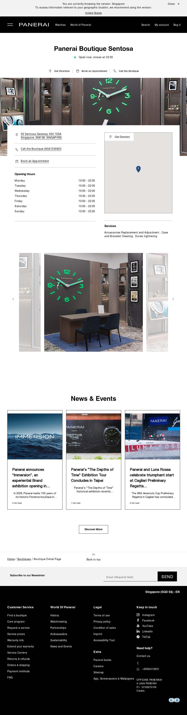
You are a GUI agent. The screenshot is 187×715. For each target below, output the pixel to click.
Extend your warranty (20, 646)
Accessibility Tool (104, 640)
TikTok (146, 637)
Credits (141, 690)
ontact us (144, 656)
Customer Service (20, 607)
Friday (18, 201)
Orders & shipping (18, 665)
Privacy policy (102, 621)
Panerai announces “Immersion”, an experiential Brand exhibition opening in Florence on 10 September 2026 (34, 478)
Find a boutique (17, 615)
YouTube (147, 626)
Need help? (144, 648)
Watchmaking (58, 621)
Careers (99, 666)
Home (11, 559)
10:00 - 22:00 (87, 181)
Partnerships (58, 627)
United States (93, 13)
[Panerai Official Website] (34, 25)
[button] (126, 71)
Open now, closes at (96, 57)
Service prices (16, 634)
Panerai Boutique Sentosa (93, 48)
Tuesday (20, 186)
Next (173, 299)
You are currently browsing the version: (93, 3)
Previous (13, 299)
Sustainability (58, 640)
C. (144, 656)
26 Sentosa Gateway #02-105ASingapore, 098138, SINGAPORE (41, 136)
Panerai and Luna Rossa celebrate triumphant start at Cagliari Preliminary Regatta (152, 478)
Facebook (148, 620)
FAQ (10, 677)
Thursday (21, 196)
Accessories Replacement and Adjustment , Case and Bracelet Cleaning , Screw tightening (136, 235)
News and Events (61, 646)
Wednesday (22, 191)
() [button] (162, 592)
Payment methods (18, 671)
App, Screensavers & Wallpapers (114, 678)
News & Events (93, 398)
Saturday (20, 206)
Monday (20, 181)
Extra (97, 652)
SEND (167, 576)
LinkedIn (147, 631)
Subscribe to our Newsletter (27, 575)
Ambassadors (58, 634)
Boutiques (24, 559)
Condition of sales (105, 627)
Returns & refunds (18, 659)
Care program (16, 621)
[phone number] (158, 663)
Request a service (18, 627)
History (54, 615)
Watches (60, 25)
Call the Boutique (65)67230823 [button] (41, 149)
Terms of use (102, 615)
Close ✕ (174, 3)
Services (110, 226)
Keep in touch (147, 607)
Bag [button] (177, 25)
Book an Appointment (35, 161)
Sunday (19, 211)
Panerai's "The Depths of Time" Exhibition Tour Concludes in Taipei (92, 475)
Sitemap (99, 672)
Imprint (98, 634)
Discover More (93, 529)
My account (162, 25)
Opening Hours (25, 174)
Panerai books (102, 660)
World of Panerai (80, 25)
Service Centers (17, 652)
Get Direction (122, 137)
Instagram (148, 615)
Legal (98, 607)
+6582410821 (150, 669)
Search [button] (145, 25)
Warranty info (15, 640)
